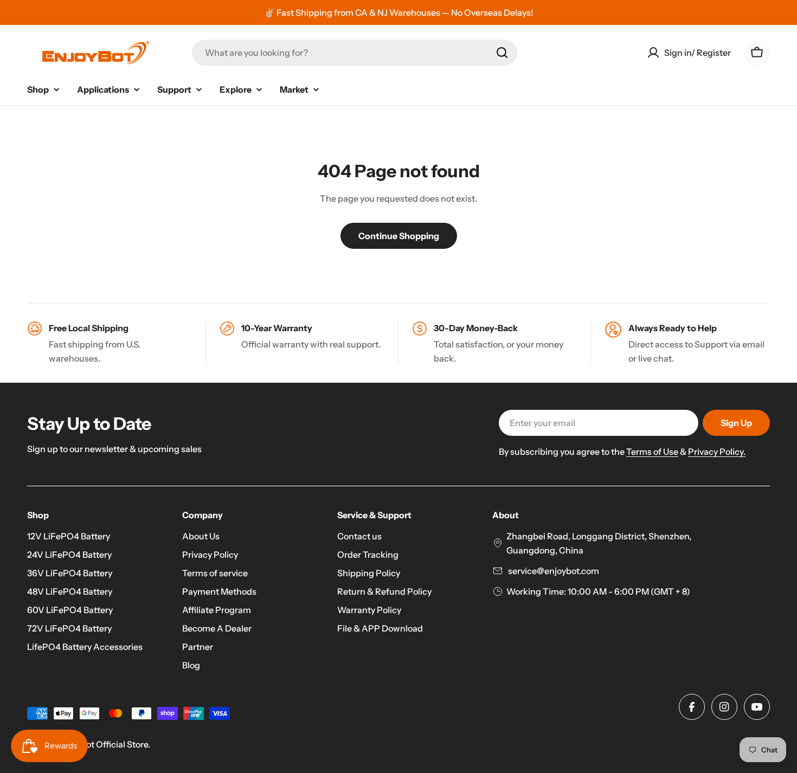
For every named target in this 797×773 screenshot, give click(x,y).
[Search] (502, 52)
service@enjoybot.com (552, 570)
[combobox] (354, 53)
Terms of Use (652, 451)
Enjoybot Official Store (103, 744)
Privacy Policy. (716, 451)
